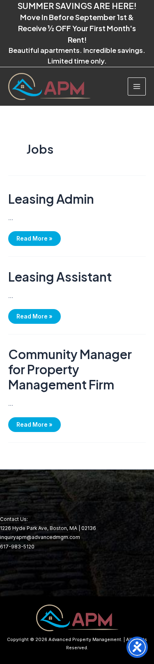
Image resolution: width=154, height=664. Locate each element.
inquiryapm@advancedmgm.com (40, 537)
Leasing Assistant (60, 276)
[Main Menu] (137, 86)
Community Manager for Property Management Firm (70, 369)
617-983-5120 (17, 547)
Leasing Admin (51, 199)
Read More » (34, 236)
